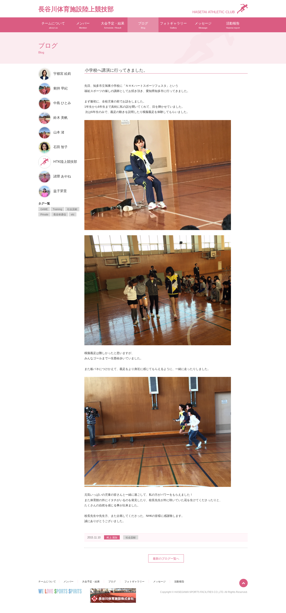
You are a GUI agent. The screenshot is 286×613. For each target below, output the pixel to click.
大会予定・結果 (112, 25)
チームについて (53, 25)
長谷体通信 (59, 214)
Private (44, 214)
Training (57, 209)
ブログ (143, 25)
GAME (44, 209)
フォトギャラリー (173, 25)
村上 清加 (112, 537)
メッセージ (203, 25)
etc (72, 214)
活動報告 (233, 25)
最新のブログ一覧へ (166, 558)
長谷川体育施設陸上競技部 (76, 9)
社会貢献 (131, 537)
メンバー (83, 25)
